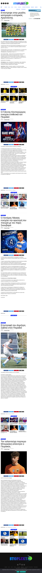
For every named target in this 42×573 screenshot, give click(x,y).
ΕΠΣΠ (6, 527)
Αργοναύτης (7, 84)
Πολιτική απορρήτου (23, 571)
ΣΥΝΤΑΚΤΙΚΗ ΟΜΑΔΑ (6, 20)
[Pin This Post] (16, 39)
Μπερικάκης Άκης (10, 527)
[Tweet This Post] (11, 39)
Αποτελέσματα (23, 9)
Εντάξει (18, 571)
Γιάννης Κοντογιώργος (9, 190)
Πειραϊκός (14, 190)
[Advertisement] (14, 75)
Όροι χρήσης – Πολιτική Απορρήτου (21, 568)
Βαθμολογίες (18, 9)
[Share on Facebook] (6, 39)
